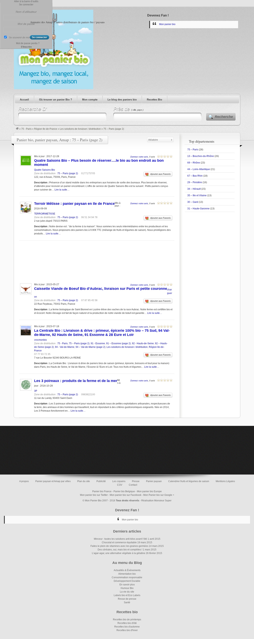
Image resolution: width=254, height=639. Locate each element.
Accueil (24, 99)
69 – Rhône (193, 162)
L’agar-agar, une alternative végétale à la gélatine (118, 553)
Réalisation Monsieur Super (156, 500)
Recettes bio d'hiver (127, 630)
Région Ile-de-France (45, 129)
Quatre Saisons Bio (44, 169)
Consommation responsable (127, 577)
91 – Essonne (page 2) (118, 343)
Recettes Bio (154, 99)
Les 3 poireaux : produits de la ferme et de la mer (75, 381)
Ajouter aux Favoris (160, 174)
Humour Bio (127, 588)
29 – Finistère (194, 182)
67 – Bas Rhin (195, 175)
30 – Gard (192, 202)
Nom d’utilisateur (26, 11)
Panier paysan (154, 481)
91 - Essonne (98, 343)
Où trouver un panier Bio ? (55, 99)
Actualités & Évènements (127, 570)
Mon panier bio (167, 24)
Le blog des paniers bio (122, 99)
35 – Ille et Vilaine (197, 195)
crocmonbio (40, 339)
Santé (127, 602)
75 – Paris (192, 149)
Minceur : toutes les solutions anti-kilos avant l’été (120, 538)
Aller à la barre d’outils (26, 1)
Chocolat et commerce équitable (119, 542)
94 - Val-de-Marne (64, 347)
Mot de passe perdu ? (27, 43)
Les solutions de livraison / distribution (80, 129)
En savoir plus (127, 584)
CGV (119, 484)
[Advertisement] (96, 257)
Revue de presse (127, 598)
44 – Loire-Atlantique (198, 169)
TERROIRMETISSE (44, 213)
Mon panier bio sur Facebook (125, 495)
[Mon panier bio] (17, 129)
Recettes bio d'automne (127, 626)
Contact (133, 484)
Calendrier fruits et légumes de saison (188, 481)
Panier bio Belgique (124, 491)
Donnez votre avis (139, 157)
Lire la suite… (62, 189)
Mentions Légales (225, 481)
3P (35, 391)
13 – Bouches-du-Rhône (200, 156)
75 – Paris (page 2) (67, 173)
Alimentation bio (127, 573)
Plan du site (83, 481)
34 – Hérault (194, 189)
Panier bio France (102, 491)
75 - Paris (26, 129)
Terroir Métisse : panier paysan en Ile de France (74, 204)
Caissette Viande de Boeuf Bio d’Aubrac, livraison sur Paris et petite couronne (100, 289)
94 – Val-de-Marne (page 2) (90, 347)
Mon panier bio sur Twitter (94, 495)
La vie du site (127, 591)
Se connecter (26, 4)
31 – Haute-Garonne (198, 208)
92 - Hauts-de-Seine (143, 343)
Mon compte (89, 99)
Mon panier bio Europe (149, 491)
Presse (136, 481)
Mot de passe (26, 23)
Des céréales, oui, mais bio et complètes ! (120, 549)
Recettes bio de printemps (127, 619)
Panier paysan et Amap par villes (53, 481)
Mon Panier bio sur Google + (158, 495)
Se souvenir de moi (19, 37)
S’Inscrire (26, 46)
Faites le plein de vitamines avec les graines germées (119, 546)
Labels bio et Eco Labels (127, 595)
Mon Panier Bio (93, 500)
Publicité (101, 481)
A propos (24, 481)
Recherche (224, 117)
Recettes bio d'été (127, 623)
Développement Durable (127, 581)
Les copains (118, 481)
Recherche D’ (32, 109)
